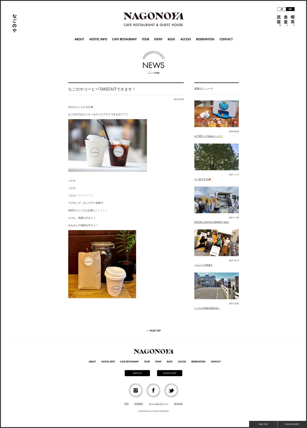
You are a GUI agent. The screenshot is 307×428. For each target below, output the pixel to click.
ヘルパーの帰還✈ (203, 265)
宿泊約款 (178, 403)
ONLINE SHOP (292, 424)
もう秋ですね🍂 (202, 179)
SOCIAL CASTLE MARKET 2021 (211, 222)
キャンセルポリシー (158, 403)
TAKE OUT (263, 424)
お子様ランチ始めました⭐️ (208, 136)
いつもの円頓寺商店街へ (207, 308)
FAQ (126, 403)
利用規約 (138, 403)
